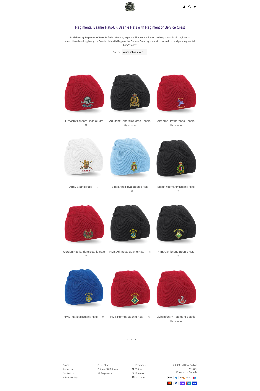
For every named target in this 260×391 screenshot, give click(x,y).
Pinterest (140, 373)
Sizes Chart (103, 365)
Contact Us (68, 373)
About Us (68, 369)
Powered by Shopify (186, 372)
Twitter (138, 369)
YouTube (139, 377)
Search (66, 365)
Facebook (140, 365)
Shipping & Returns (108, 369)
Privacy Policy (70, 377)
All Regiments (105, 373)
